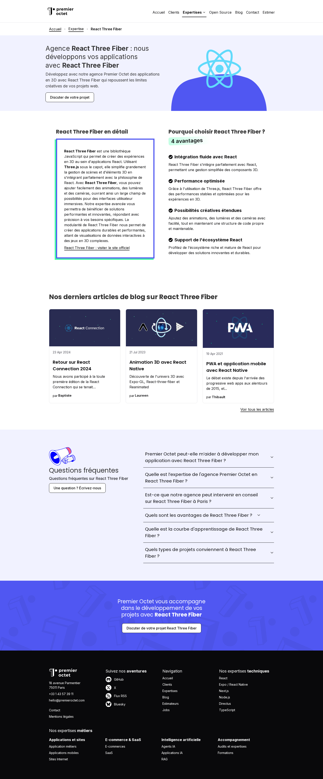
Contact (252, 12)
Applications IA (172, 753)
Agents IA (168, 746)
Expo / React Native (233, 684)
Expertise (76, 29)
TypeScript (227, 710)
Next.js (224, 691)
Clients (173, 12)
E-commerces (115, 746)
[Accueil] (60, 11)
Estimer (269, 12)
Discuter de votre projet (69, 97)
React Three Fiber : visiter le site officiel (97, 248)
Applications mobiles (64, 753)
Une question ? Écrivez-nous (77, 488)
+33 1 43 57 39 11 (61, 694)
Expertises (170, 691)
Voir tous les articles (257, 409)
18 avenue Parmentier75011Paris (64, 685)
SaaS (109, 753)
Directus (225, 703)
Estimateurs (170, 703)
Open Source (220, 12)
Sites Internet (58, 759)
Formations (225, 753)
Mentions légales (61, 716)
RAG (165, 759)
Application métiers (62, 746)
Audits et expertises (232, 746)
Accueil (158, 12)
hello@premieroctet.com (67, 700)
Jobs (166, 710)
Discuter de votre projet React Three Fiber (162, 628)
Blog (239, 12)
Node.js (224, 697)
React (223, 678)
